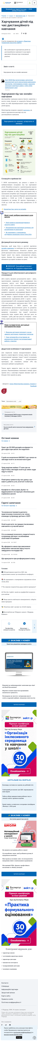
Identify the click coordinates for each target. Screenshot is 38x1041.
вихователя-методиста (10, 962)
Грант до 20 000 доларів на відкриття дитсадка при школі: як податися (17, 448)
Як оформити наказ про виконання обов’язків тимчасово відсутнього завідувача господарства (15, 548)
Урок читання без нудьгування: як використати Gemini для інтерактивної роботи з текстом (18, 339)
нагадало (26, 110)
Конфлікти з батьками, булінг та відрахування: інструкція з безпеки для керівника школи (17, 492)
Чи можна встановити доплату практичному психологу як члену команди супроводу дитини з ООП (15, 514)
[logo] (6, 3)
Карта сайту (5, 996)
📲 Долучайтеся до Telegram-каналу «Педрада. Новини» (17, 613)
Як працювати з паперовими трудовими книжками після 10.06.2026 (18, 233)
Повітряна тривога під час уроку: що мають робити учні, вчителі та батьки (17, 481)
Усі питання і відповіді (8, 505)
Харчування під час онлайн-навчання (15, 72)
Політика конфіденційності (11, 1002)
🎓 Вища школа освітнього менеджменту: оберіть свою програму (18, 600)
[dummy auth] (30, 3)
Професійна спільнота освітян (9, 629)
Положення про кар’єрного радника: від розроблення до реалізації (19, 229)
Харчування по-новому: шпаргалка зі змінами (19, 122)
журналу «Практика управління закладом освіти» (16, 42)
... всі (19, 401)
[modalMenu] (34, 3)
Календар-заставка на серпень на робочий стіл (17, 785)
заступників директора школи (13, 956)
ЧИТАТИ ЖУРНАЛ (19, 704)
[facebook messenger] (10, 1025)
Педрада (4, 15)
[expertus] (18, 3)
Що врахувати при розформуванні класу (18, 558)
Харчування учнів (20, 15)
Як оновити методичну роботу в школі (14, 850)
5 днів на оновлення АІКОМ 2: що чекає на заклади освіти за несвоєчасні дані (18, 458)
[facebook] (1, 1025)
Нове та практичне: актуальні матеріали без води (16, 325)
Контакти (4, 983)
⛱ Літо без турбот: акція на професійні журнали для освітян (18, 593)
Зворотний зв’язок (8, 993)
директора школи (8, 953)
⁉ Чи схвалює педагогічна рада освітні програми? (18, 587)
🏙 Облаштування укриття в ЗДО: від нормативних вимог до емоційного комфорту (17, 573)
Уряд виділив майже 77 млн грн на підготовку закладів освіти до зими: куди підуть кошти (18, 470)
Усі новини (4, 441)
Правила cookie (7, 999)
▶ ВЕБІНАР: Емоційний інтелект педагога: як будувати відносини (19, 267)
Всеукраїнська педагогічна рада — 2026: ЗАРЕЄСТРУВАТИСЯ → (19, 9)
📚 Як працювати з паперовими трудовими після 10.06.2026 (18, 580)
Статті (11, 15)
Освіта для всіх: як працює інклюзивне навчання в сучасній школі (17, 525)
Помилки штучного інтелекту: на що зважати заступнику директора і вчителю (18, 333)
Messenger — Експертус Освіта (24, 629)
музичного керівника (10, 969)
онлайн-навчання (7, 248)
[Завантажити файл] (2, 81)
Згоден (19, 1037)
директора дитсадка (9, 959)
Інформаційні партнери (9, 989)
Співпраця (5, 986)
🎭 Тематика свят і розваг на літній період (16, 607)
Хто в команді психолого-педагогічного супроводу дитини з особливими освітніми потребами (18, 536)
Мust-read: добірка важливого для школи (18, 216)
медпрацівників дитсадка (11, 966)
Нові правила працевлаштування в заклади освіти (17, 224)
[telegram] (5, 1025)
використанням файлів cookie (13, 1034)
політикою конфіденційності (23, 1032)
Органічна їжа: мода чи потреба (15, 209)
